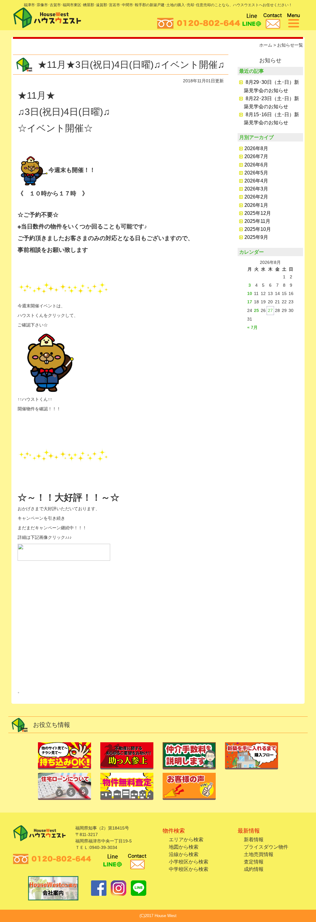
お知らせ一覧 (290, 45)
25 (256, 310)
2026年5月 (256, 172)
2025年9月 (256, 237)
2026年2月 (256, 196)
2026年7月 (256, 156)
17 (249, 301)
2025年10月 (257, 229)
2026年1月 (256, 205)
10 (249, 293)
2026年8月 (256, 148)
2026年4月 (256, 180)
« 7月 (252, 327)
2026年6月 (256, 164)
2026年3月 (256, 188)
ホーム (265, 45)
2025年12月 (257, 213)
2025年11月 (257, 221)
